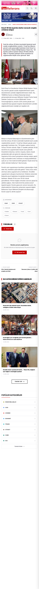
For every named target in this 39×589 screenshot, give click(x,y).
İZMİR (13, 203)
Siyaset (6, 215)
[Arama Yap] (27, 8)
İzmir (29, 211)
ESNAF (9, 24)
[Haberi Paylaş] (36, 34)
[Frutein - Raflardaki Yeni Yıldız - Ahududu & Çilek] (19, 3)
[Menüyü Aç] (36, 8)
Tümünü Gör (18, 381)
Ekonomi (14, 211)
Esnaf (22, 211)
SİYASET (21, 203)
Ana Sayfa (4, 24)
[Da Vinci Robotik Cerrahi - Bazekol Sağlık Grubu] (19, 17)
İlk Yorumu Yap (21, 252)
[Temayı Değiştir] (31, 8)
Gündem (6, 211)
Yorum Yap (9, 228)
